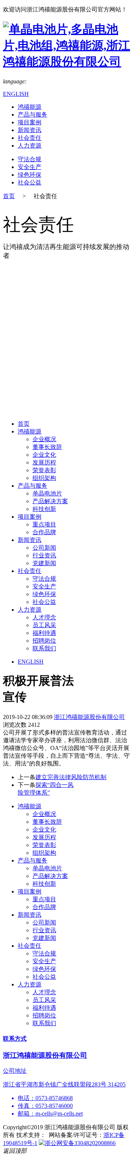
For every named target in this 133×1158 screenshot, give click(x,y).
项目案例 (29, 122)
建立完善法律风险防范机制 (70, 777)
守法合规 (29, 159)
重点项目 (44, 524)
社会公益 (29, 182)
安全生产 (29, 167)
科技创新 (44, 509)
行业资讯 (44, 555)
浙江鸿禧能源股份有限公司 (89, 717)
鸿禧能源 (29, 107)
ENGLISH (16, 94)
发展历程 (44, 462)
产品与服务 (32, 114)
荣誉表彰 (44, 470)
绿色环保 (29, 175)
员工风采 (44, 625)
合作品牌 (44, 532)
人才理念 (44, 617)
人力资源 (29, 145)
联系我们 (44, 648)
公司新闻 (44, 548)
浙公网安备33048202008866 (80, 1143)
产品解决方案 (50, 501)
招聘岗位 (44, 640)
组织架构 (44, 478)
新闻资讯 (29, 130)
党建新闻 (44, 563)
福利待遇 (44, 633)
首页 (9, 196)
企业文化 (44, 455)
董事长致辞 (47, 447)
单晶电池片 (47, 493)
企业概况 (44, 439)
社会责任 (29, 138)
